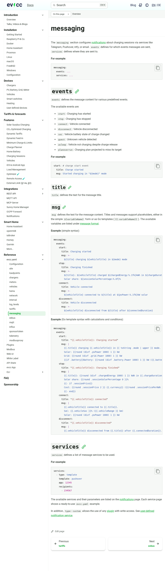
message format (89, 223)
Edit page (59, 531)
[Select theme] (147, 5)
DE (159, 5)
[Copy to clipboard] (158, 68)
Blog (133, 5)
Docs (30, 5)
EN (153, 5)
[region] (106, 275)
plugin (110, 511)
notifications (99, 42)
